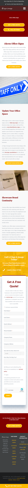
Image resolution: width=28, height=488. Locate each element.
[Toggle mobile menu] (24, 8)
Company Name (8, 337)
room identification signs (13, 127)
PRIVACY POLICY (16, 479)
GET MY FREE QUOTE (15, 486)
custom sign (9, 297)
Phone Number (8, 330)
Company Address (8, 344)
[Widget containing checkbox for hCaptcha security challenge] (14, 390)
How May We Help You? (10, 357)
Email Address (8, 324)
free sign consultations (11, 152)
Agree (7, 374)
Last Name (7, 317)
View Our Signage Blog (19, 1)
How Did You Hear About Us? (11, 350)
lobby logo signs (14, 122)
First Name (7, 310)
